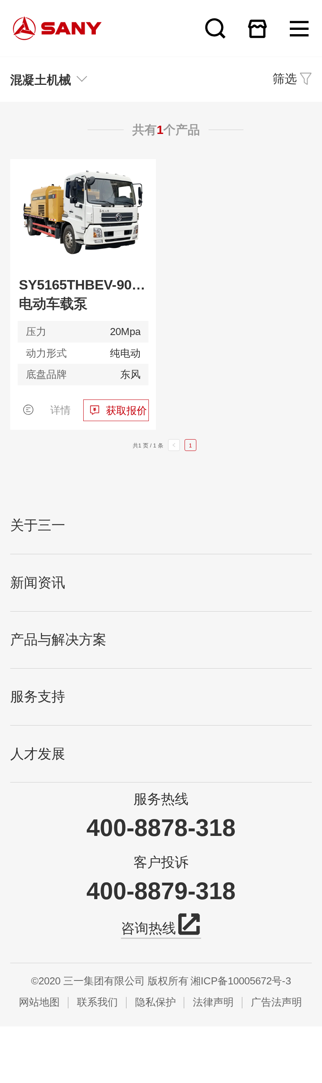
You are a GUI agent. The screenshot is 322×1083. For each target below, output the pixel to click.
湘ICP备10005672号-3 (240, 981)
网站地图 (39, 1002)
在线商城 (257, 28)
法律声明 (213, 1002)
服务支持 (37, 696)
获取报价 (126, 410)
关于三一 (37, 525)
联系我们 (97, 1002)
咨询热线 (148, 928)
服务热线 (161, 798)
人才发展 (37, 754)
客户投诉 (161, 862)
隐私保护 (155, 1002)
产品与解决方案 (58, 639)
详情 (60, 410)
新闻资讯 (37, 582)
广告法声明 (276, 1002)
